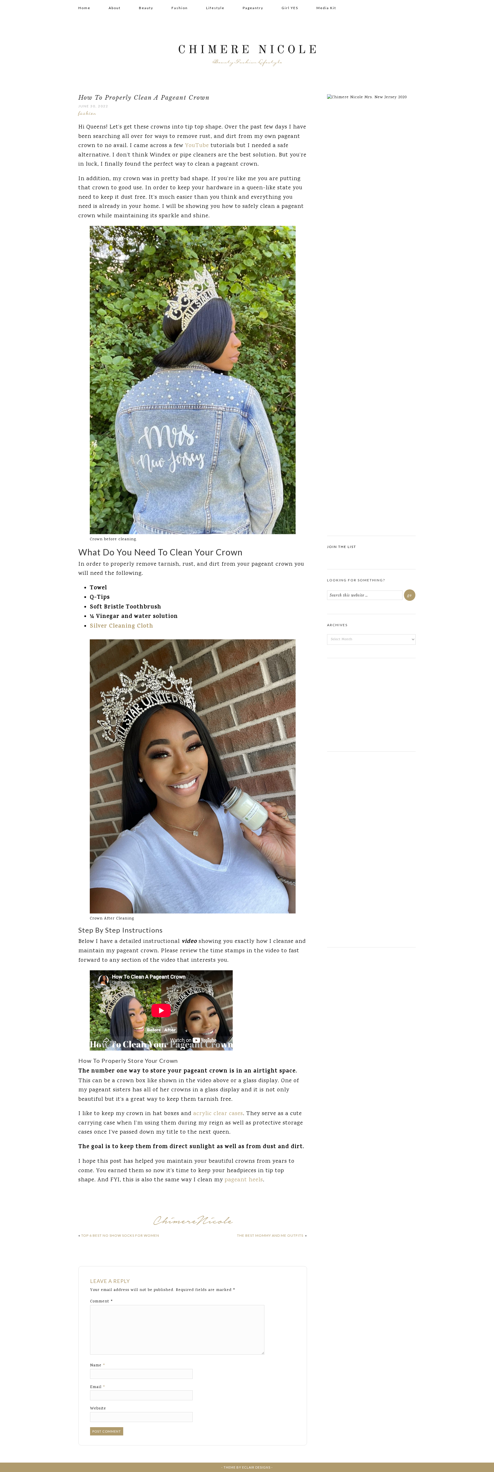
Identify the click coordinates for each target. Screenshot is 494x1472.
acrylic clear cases (218, 1114)
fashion (87, 113)
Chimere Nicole (247, 51)
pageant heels (243, 1180)
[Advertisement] (371, 702)
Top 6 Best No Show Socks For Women (120, 1235)
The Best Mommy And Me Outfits (270, 1235)
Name (97, 1365)
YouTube (197, 146)
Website (98, 1408)
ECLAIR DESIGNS (256, 1467)
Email (97, 1387)
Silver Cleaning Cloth (121, 626)
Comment (101, 1301)
